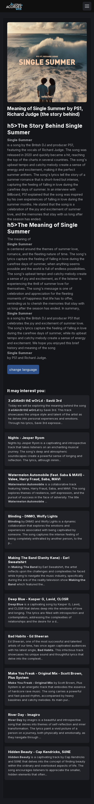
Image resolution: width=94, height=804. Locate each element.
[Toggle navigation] (87, 6)
